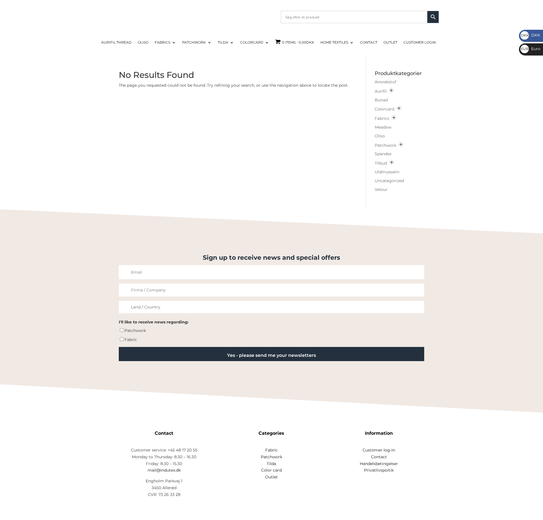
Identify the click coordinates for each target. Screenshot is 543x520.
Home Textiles (334, 42)
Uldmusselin (387, 171)
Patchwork (194, 42)
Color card (271, 470)
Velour (381, 189)
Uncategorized (389, 180)
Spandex (383, 153)
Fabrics (162, 42)
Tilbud (381, 163)
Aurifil (381, 91)
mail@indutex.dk (164, 470)
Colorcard (251, 42)
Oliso (143, 42)
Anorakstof (385, 81)
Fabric (130, 339)
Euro (530, 48)
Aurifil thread (116, 42)
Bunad (381, 100)
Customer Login (420, 42)
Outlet (390, 42)
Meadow (383, 127)
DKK (530, 35)
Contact (368, 42)
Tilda (223, 42)
